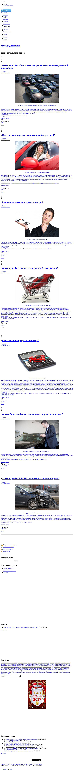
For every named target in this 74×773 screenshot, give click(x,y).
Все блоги (5, 572)
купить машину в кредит (34, 668)
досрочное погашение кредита (54, 665)
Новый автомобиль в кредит (12, 663)
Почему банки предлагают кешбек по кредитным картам (20, 745)
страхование (59, 670)
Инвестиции (6, 24)
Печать (2, 125)
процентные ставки (15, 670)
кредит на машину (56, 667)
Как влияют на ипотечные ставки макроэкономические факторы (22, 748)
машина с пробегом (58, 668)
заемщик (3, 667)
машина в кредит (49, 668)
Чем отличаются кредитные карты (14, 743)
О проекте (3, 764)
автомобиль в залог (65, 663)
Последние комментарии (9, 571)
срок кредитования (41, 670)
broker (2, 122)
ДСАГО (12, 394)
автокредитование (49, 663)
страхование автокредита (38, 183)
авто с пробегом (23, 663)
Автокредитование (5, 72)
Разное (5, 39)
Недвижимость (7, 31)
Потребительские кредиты (9, 544)
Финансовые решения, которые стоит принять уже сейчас (20, 744)
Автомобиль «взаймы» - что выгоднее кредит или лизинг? (32, 414)
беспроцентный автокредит (52, 664)
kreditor (2, 189)
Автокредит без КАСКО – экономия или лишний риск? (30, 478)
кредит (2, 393)
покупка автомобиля (41, 669)
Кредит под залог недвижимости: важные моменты (18, 751)
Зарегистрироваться (8, 5)
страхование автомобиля (13, 672)
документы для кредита (41, 665)
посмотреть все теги (6, 674)
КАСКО (3, 394)
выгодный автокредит (6, 248)
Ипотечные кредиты (8, 547)
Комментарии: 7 (5, 251)
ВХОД (5, 4)
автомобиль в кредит (6, 664)
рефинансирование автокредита (28, 670)
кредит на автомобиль (45, 667)
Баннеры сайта (29, 764)
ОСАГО (7, 394)
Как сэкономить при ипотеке (13, 740)
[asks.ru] (6, 11)
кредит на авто (23, 667)
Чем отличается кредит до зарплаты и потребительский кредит (21, 747)
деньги (33, 665)
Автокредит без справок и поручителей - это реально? (30, 268)
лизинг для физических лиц (13, 459)
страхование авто (28, 393)
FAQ (7, 764)
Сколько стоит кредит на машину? (20, 340)
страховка (31, 672)
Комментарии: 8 (5, 524)
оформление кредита (12, 669)
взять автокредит (63, 664)
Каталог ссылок (38, 764)
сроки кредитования (35, 248)
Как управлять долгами (11, 749)
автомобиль (57, 663)
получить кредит (51, 669)
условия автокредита (39, 672)
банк (29, 664)
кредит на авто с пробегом (33, 667)
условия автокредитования (7, 318)
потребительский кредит (61, 669)
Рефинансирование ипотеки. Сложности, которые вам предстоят (22, 739)
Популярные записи (8, 568)
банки (32, 664)
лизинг (45, 459)
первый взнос (32, 669)
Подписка (5, 19)
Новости (5, 15)
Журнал (5, 16)
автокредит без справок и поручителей (10, 317)
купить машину (22, 116)
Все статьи (3, 753)
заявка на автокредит (10, 667)
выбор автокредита (5, 183)
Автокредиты (6, 551)
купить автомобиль (15, 668)
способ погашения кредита (52, 183)
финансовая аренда (5, 673)
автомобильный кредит (17, 664)
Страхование (6, 26)
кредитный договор (38, 459)
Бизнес (5, 34)
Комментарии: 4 (5, 321)
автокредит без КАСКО (39, 663)
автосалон (25, 664)
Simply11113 (4, 466)
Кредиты (5, 21)
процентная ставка (15, 183)
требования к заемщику (45, 317)
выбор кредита (25, 248)
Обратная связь (21, 764)
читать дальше (4, 114)
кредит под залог (65, 667)
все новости (4, 629)
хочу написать (4, 12)
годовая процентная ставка (64, 393)
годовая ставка (55, 317)
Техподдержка (13, 764)
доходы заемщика (24, 317)
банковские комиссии (39, 664)
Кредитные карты (7, 549)
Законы (5, 37)
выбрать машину (16, 665)
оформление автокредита (17, 393)
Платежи (5, 29)
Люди (4, 17)
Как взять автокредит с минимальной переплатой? (28, 135)
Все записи (6, 569)
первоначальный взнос (12, 116)
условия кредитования (64, 672)
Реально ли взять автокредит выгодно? (22, 202)
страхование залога (34, 317)
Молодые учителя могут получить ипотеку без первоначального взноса (21, 627)
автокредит (3, 116)
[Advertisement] (37, 539)
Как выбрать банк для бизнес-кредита (15, 741)
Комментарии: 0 (5, 118)
